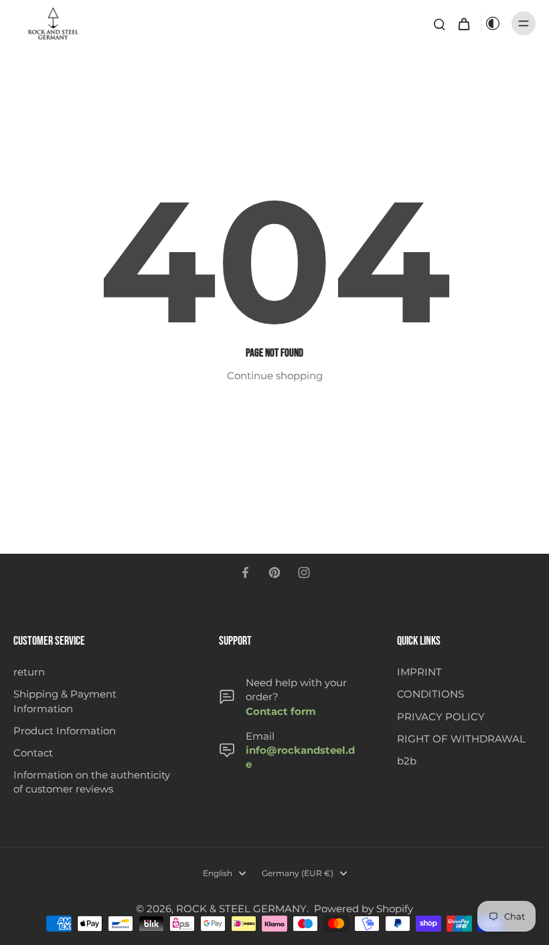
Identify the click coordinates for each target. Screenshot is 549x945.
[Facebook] (245, 572)
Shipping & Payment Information (64, 701)
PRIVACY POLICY (441, 716)
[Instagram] (304, 572)
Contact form (281, 711)
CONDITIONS (430, 694)
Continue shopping (275, 375)
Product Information (64, 730)
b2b (406, 760)
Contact (33, 752)
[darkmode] (492, 23)
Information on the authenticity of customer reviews (91, 781)
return (29, 671)
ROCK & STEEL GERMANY (241, 908)
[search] (439, 23)
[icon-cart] (463, 23)
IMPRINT (419, 671)
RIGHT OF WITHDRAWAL (461, 738)
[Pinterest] (274, 572)
